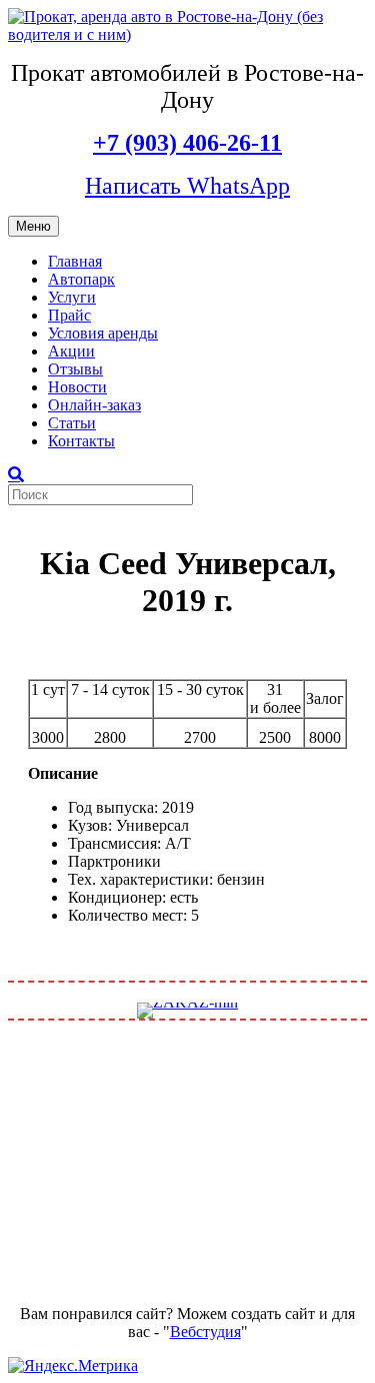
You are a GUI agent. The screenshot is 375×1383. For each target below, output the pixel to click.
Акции (71, 351)
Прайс (69, 315)
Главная (75, 261)
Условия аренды (103, 333)
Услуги (72, 297)
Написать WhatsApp (187, 186)
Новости (77, 386)
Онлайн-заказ (94, 404)
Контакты (81, 440)
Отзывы (75, 368)
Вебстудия (205, 1331)
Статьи (72, 422)
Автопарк (81, 279)
